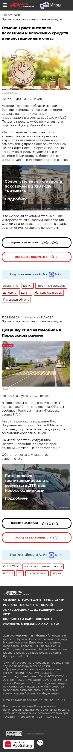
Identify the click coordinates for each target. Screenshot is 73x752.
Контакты (44, 619)
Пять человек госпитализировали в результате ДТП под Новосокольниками (26, 483)
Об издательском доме (22, 599)
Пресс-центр (54, 599)
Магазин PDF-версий (36, 605)
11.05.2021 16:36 (11, 15)
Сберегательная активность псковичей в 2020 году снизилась (33, 186)
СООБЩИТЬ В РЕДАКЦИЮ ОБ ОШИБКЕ (31, 624)
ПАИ (5, 389)
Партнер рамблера (35, 734)
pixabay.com (10, 92)
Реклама (10, 605)
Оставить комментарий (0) (36, 257)
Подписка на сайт (18, 619)
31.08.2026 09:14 (12, 317)
